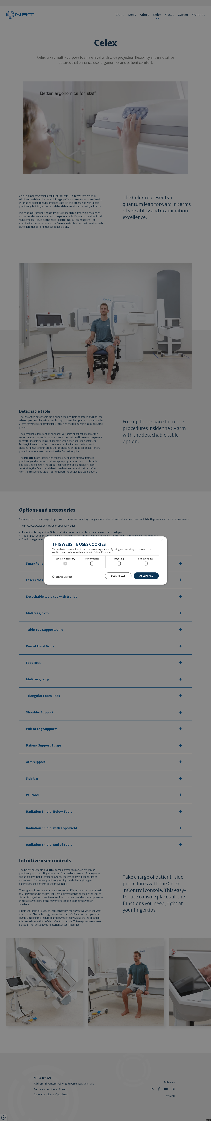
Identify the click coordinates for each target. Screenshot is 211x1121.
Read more (107, 551)
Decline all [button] (118, 575)
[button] (62, 576)
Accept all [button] (146, 575)
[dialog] (105, 560)
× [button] (162, 540)
